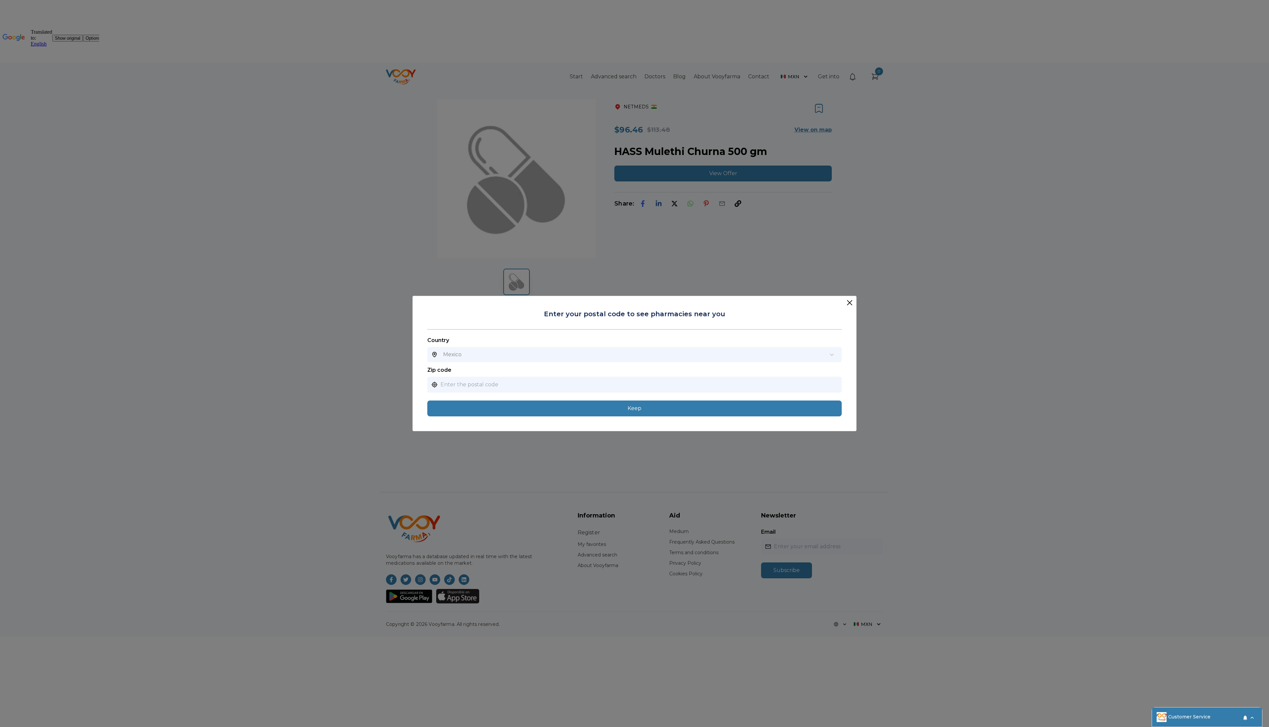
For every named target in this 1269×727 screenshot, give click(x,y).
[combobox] (443, 355)
